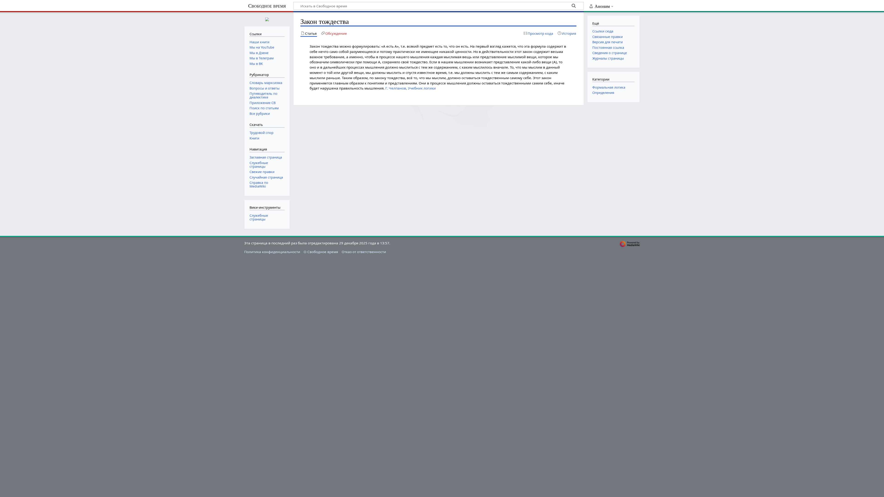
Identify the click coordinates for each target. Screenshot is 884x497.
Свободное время (267, 6)
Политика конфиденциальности (272, 251)
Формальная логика (608, 87)
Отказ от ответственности (364, 251)
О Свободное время (321, 251)
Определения (603, 92)
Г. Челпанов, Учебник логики (410, 88)
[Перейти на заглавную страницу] (267, 19)
